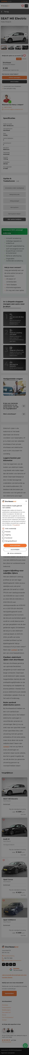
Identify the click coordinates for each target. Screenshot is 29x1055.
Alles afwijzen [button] (15, 549)
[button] (14, 553)
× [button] (26, 501)
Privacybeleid (16, 525)
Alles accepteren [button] (15, 545)
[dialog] (14, 527)
